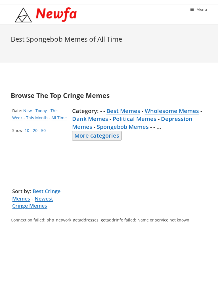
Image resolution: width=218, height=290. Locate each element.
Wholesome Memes (172, 111)
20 (35, 130)
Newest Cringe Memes (32, 202)
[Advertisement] (40, 161)
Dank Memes (90, 119)
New (27, 110)
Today (41, 110)
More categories (96, 135)
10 (27, 130)
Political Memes (134, 119)
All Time (59, 117)
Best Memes (123, 111)
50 (43, 130)
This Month (37, 117)
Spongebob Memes (123, 127)
